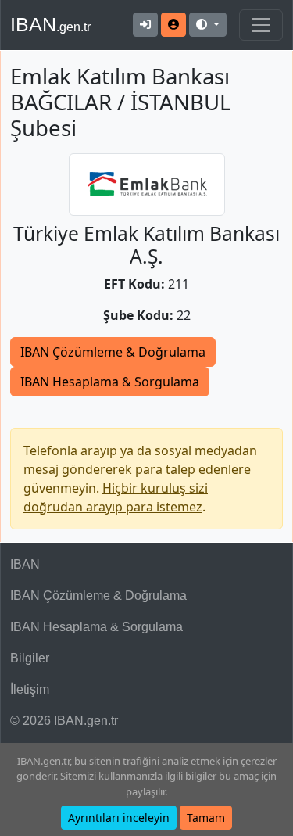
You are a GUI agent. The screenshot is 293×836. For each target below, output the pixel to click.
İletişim (29, 689)
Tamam (206, 817)
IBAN (50, 24)
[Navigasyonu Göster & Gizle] (261, 25)
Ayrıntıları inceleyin (119, 817)
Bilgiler (29, 658)
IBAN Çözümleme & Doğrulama (112, 352)
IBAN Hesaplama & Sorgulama (109, 381)
